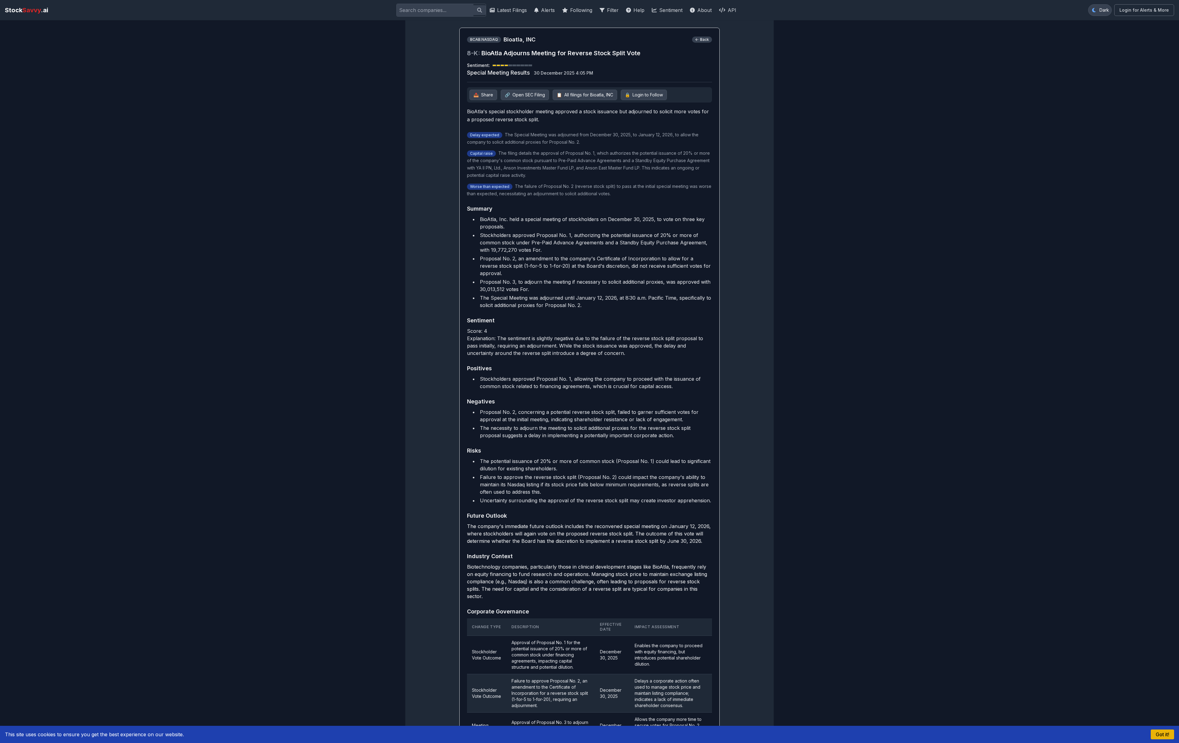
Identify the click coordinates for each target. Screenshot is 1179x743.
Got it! (1162, 734)
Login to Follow (644, 94)
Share (483, 94)
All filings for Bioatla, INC (585, 94)
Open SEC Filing (525, 94)
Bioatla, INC (519, 39)
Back (704, 39)
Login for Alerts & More (1144, 10)
